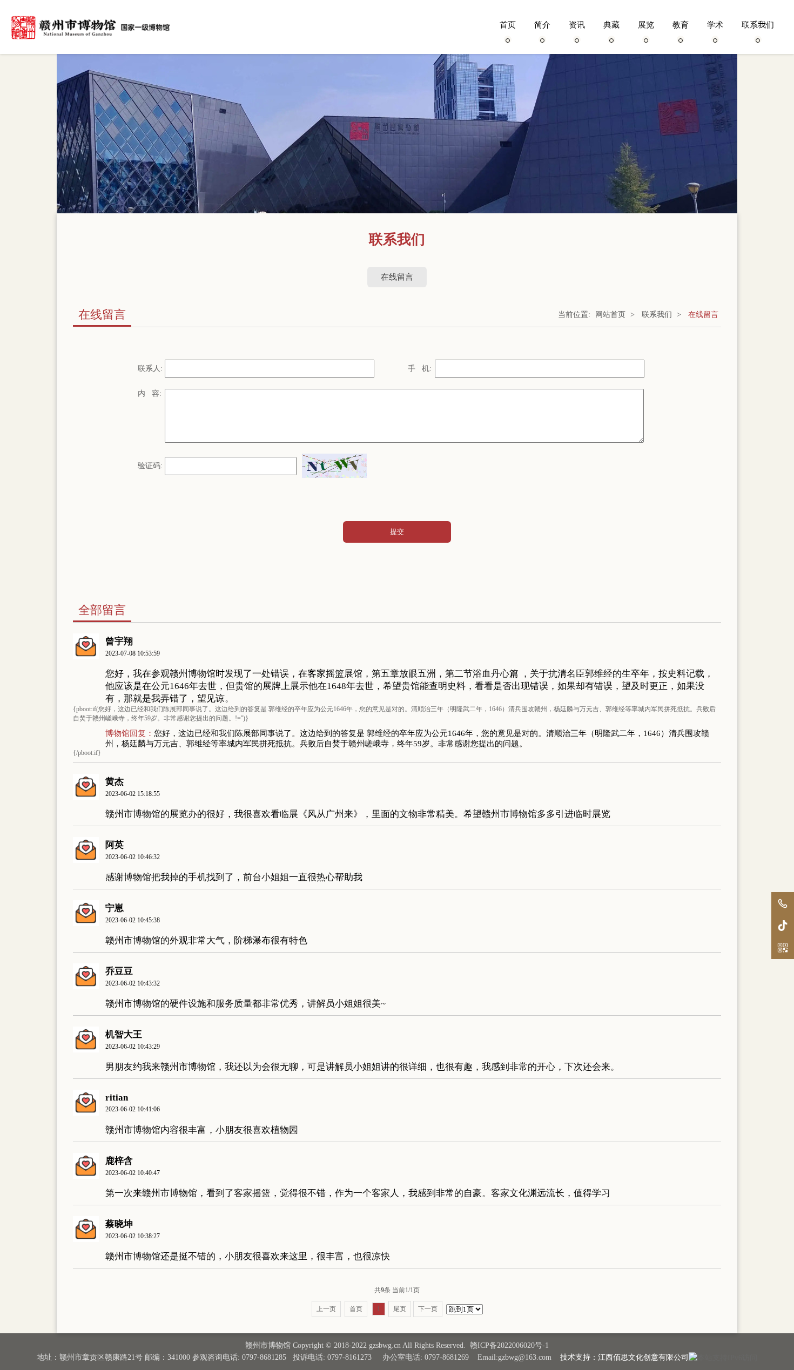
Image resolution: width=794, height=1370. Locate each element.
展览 (646, 25)
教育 (680, 25)
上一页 (326, 1309)
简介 (542, 25)
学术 (715, 25)
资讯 (577, 25)
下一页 (428, 1309)
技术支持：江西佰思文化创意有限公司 (624, 1357)
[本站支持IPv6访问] (723, 1357)
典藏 (611, 25)
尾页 (399, 1309)
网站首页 (610, 315)
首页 (508, 25)
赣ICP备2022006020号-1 (509, 1345)
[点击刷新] (334, 466)
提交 (397, 532)
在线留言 (397, 277)
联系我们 (758, 25)
